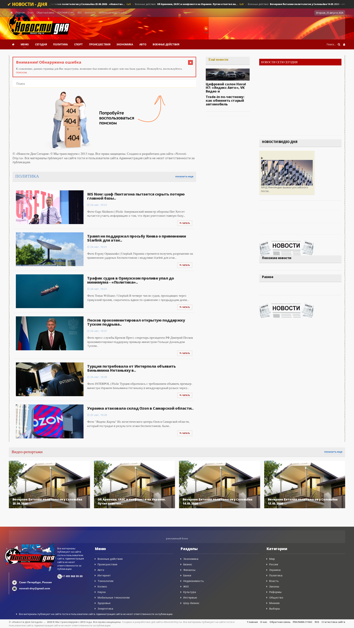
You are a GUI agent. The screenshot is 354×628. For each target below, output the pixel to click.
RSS (79, 12)
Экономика (190, 559)
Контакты (90, 12)
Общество (276, 597)
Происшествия (107, 564)
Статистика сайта (333, 622)
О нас (30, 12)
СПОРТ (78, 44)
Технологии (105, 581)
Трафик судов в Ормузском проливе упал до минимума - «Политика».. (130, 280)
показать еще (184, 176)
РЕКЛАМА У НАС (65, 12)
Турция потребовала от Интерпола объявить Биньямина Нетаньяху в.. (131, 368)
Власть (274, 581)
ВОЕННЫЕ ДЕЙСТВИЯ (166, 44)
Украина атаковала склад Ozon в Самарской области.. (140, 408)
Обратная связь (45, 12)
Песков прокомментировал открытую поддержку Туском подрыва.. (136, 322)
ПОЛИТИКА (60, 44)
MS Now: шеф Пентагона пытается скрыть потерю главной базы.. (136, 196)
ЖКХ (186, 586)
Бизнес (187, 564)
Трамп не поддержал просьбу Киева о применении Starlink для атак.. (136, 238)
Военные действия (69, 4)
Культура (189, 592)
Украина (275, 570)
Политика (275, 575)
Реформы (275, 592)
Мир (272, 559)
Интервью (190, 597)
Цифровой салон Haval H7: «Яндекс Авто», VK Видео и (226, 88)
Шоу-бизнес (191, 603)
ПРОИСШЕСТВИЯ (99, 44)
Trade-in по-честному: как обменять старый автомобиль (225, 100)
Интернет (104, 575)
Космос (102, 586)
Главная (20, 12)
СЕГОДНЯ (41, 44)
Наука (102, 592)
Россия (273, 564)
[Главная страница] (13, 44)
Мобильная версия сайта (112, 12)
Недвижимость (193, 581)
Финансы (189, 570)
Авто (101, 570)
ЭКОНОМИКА (125, 44)
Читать (186, 223)
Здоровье (104, 603)
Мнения (274, 603)
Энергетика (105, 608)
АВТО (142, 44)
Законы (274, 586)
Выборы (274, 608)
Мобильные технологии (114, 597)
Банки (187, 575)
